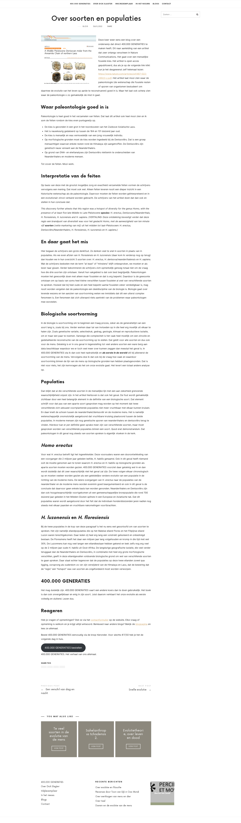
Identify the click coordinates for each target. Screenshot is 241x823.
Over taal (100, 801)
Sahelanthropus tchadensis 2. (96, 734)
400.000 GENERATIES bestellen (63, 647)
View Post (59, 748)
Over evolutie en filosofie (108, 787)
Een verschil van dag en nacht (68, 690)
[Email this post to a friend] (62, 667)
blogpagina (141, 624)
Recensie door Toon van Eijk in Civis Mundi (117, 792)
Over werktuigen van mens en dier (113, 796)
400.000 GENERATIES (80, 4)
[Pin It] (56, 667)
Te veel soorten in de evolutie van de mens (59, 734)
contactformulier (99, 619)
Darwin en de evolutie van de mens (113, 805)
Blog (85, 26)
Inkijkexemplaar (124, 4)
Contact (166, 4)
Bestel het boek (162, 793)
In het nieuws (143, 4)
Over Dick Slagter (102, 4)
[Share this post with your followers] (50, 667)
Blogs (156, 4)
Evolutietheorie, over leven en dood (133, 734)
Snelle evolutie (123, 688)
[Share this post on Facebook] (44, 667)
